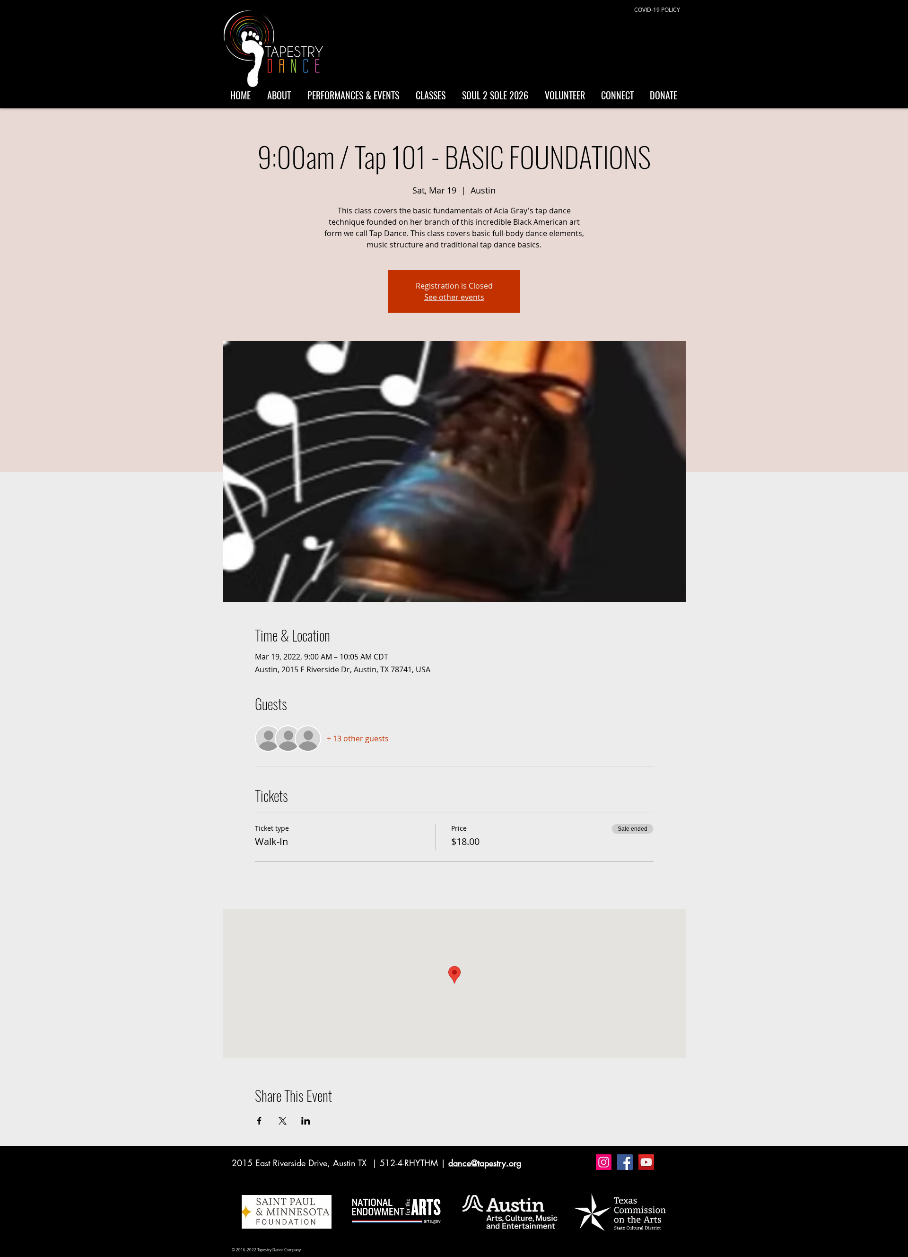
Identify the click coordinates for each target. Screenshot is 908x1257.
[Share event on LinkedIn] (305, 1121)
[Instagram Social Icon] (603, 1162)
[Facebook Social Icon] (625, 1162)
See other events (454, 297)
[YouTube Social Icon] (646, 1162)
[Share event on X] (282, 1121)
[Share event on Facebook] (259, 1121)
